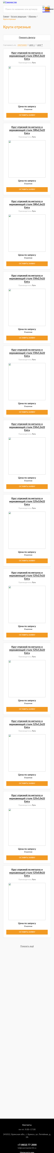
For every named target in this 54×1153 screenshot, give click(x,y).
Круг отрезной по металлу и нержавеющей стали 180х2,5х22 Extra (27, 130)
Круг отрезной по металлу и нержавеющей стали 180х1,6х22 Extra (27, 204)
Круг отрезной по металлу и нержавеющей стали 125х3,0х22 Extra (27, 501)
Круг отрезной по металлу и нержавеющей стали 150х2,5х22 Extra (27, 278)
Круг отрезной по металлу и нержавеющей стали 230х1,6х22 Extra (27, 56)
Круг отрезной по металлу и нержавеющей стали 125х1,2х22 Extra (27, 724)
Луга (34, 63)
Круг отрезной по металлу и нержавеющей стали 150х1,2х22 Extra (27, 427)
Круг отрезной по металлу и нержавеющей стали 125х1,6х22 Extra (27, 650)
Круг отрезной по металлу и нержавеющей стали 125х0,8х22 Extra (27, 872)
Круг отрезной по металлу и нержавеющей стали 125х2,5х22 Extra (27, 576)
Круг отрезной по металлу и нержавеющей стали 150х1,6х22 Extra (27, 353)
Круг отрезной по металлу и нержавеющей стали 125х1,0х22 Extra (27, 798)
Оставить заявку (27, 115)
